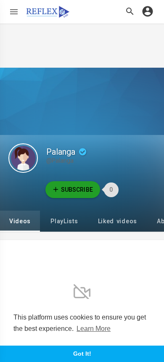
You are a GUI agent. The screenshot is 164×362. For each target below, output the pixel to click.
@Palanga (60, 160)
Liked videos (117, 221)
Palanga (61, 152)
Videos (20, 221)
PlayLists (64, 221)
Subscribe (77, 189)
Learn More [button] (94, 328)
